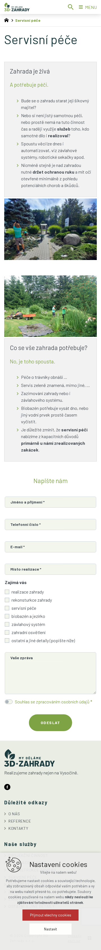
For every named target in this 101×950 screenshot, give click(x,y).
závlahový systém (28, 624)
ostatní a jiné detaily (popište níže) (43, 640)
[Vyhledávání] (71, 7)
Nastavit (50, 929)
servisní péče (24, 608)
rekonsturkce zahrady (32, 599)
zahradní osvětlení (28, 632)
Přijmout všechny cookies (50, 915)
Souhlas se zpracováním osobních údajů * (53, 701)
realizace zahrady (28, 591)
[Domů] (8, 19)
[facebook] (7, 786)
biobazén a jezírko (28, 616)
